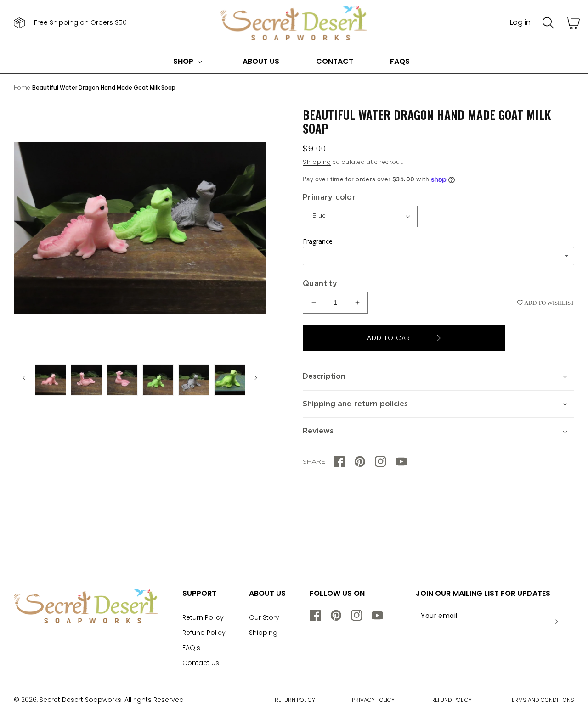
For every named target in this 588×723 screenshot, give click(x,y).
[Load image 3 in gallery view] (86, 380)
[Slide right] (256, 378)
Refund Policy (204, 632)
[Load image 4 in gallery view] (122, 380)
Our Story (264, 617)
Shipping (317, 162)
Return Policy (203, 617)
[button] (548, 23)
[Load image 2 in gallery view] (50, 380)
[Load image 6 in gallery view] (193, 380)
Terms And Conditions (541, 700)
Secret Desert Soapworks (80, 699)
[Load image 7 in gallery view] (229, 380)
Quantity (320, 283)
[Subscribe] (554, 621)
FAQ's (191, 647)
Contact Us (200, 662)
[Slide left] (24, 378)
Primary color (329, 197)
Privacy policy (373, 700)
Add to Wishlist (548, 302)
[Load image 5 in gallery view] (158, 380)
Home (22, 87)
